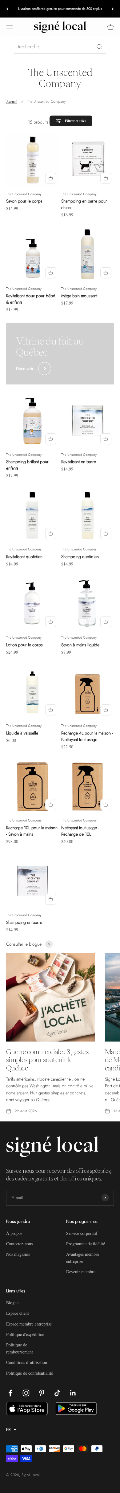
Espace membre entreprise (29, 1324)
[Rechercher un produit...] (60, 47)
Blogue (12, 1303)
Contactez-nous (19, 1244)
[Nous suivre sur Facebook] (10, 1393)
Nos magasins (18, 1254)
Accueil (11, 101)
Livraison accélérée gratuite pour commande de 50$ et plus (60, 8)
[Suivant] (113, 8)
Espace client (17, 1313)
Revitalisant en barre (78, 462)
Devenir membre (80, 1271)
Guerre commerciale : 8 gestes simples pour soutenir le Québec (47, 1059)
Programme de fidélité (85, 1244)
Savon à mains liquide (80, 645)
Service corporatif (82, 1233)
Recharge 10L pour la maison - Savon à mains (32, 831)
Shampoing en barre (24, 922)
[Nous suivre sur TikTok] (57, 1393)
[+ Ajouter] (50, 178)
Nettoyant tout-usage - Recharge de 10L (80, 831)
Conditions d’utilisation (26, 1362)
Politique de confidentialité (29, 1373)
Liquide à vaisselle (22, 733)
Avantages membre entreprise (82, 1257)
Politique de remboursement (19, 1348)
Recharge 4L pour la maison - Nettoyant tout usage (87, 736)
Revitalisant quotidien (24, 556)
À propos (14, 1233)
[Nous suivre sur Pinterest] (42, 1393)
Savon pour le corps (24, 201)
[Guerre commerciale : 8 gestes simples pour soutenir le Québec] (50, 997)
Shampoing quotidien (80, 556)
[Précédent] (7, 8)
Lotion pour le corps (24, 645)
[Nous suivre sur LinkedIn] (73, 1393)
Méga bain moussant (79, 296)
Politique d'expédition (25, 1334)
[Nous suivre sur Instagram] (26, 1393)
